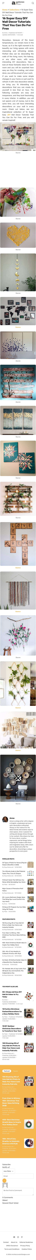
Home (4, 10)
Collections (14, 10)
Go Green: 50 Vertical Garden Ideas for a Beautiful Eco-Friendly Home (14, 961)
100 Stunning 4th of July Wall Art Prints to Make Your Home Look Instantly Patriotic (13, 925)
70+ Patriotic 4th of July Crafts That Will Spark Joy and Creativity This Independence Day (14, 971)
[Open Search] (33, 3)
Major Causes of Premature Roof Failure (12, 889)
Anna (5, 32)
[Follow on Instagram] (18, 1237)
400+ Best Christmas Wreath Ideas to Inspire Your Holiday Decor (14, 944)
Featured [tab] (7, 1071)
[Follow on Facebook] (14, 1237)
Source (18, 327)
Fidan (5, 1017)
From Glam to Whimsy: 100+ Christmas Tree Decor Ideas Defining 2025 (14, 935)
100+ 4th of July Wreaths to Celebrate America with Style (11, 952)
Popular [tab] (15, 1071)
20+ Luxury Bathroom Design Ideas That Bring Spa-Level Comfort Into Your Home (13, 899)
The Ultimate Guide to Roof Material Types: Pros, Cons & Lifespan (13, 872)
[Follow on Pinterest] (22, 1237)
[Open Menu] (3, 3)
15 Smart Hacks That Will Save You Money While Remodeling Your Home (13, 881)
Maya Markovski (9, 1053)
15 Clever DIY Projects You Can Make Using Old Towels (14, 908)
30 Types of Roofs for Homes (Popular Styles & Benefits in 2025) (14, 864)
